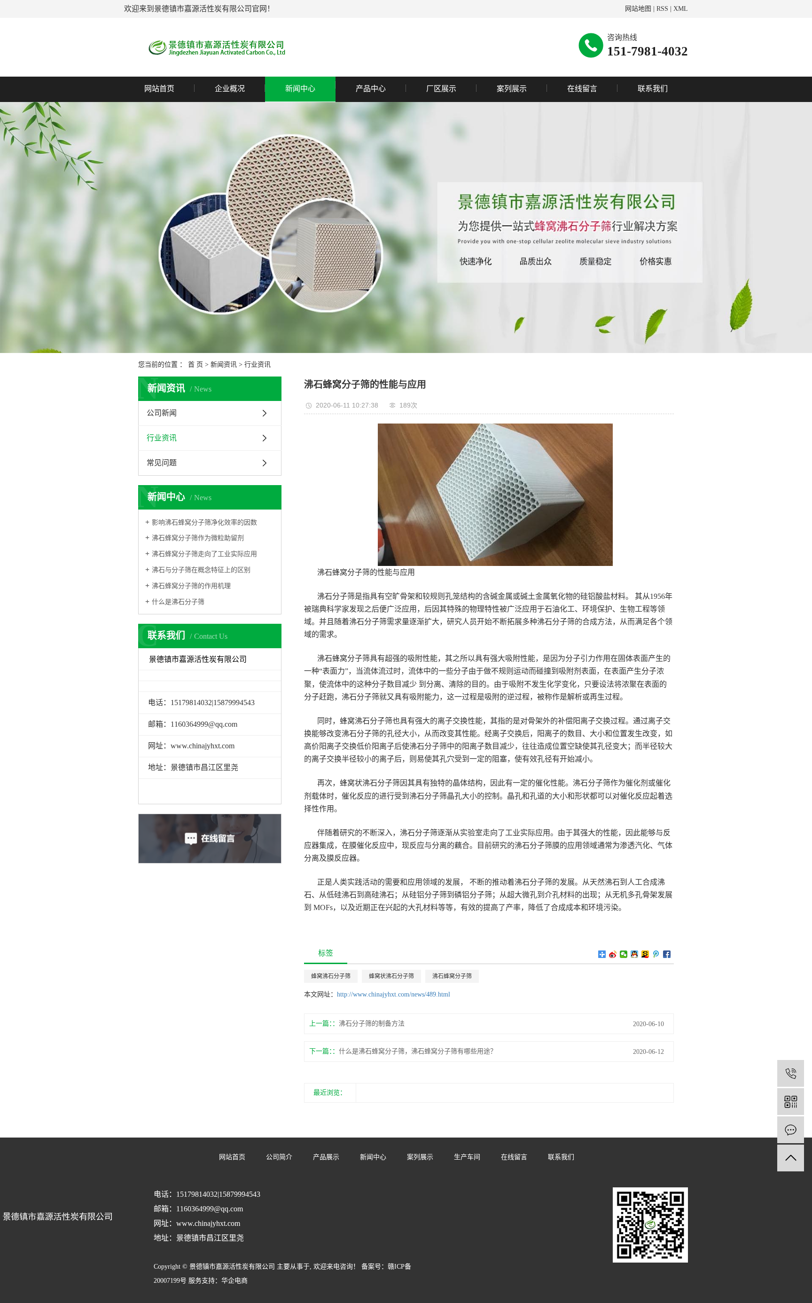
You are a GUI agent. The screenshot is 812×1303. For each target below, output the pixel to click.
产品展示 (326, 1157)
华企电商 (234, 1280)
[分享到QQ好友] (635, 954)
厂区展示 (441, 89)
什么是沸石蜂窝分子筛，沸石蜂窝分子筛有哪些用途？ (418, 1051)
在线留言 (582, 89)
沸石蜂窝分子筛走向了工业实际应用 (204, 553)
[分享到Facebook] (667, 954)
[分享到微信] (624, 954)
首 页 (195, 364)
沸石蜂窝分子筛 (452, 976)
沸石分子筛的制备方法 (372, 1023)
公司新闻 (162, 413)
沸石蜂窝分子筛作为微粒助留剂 (198, 538)
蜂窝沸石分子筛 (331, 976)
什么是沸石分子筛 (178, 601)
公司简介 (279, 1157)
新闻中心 (300, 89)
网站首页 (159, 89)
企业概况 (230, 89)
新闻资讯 (224, 364)
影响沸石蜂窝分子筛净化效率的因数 (204, 522)
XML (680, 8)
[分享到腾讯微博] (656, 954)
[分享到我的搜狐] (645, 954)
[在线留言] (790, 1129)
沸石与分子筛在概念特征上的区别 (201, 569)
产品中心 (371, 89)
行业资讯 (257, 364)
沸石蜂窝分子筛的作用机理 (191, 585)
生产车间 (467, 1157)
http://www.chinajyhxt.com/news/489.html (393, 994)
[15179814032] (790, 1073)
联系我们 (653, 89)
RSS (662, 8)
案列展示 (512, 89)
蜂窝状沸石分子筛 (391, 976)
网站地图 (638, 8)
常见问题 (162, 463)
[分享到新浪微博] (613, 954)
